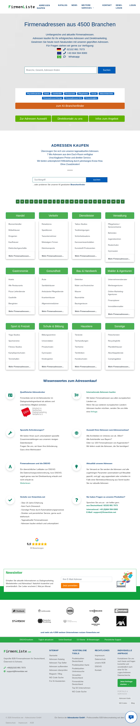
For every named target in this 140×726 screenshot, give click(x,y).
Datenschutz (100, 659)
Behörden (112, 233)
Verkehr (53, 215)
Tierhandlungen (81, 341)
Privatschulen (47, 347)
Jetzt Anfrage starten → (126, 682)
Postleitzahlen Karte (80, 665)
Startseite (53, 656)
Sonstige (119, 326)
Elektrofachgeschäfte (17, 248)
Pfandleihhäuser (115, 347)
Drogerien (12, 236)
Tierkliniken (79, 353)
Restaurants (70, 94)
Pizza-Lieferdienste (16, 291)
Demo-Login (119, 6)
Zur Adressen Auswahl (33, 118)
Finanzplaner (113, 300)
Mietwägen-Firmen (50, 242)
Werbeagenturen (115, 285)
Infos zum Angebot (106, 118)
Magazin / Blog (55, 674)
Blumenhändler (15, 224)
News (74, 5)
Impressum (100, 656)
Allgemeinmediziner (50, 303)
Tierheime (79, 347)
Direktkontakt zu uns (70, 118)
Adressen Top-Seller (58, 663)
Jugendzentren (114, 239)
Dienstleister (86, 215)
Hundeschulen (81, 359)
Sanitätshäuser (48, 285)
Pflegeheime (83, 94)
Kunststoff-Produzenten (85, 248)
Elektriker (79, 279)
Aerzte (94, 94)
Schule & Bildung (53, 326)
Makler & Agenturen (120, 270)
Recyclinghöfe (114, 341)
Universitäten (47, 341)
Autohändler (57, 94)
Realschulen (113, 245)
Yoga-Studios (14, 335)
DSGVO (98, 666)
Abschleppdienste (115, 353)
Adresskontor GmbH (76, 718)
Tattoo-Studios (81, 224)
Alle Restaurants (15, 285)
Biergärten (13, 303)
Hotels (46, 94)
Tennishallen (13, 359)
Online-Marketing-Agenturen (116, 292)
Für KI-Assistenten (57, 681)
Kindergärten (47, 359)
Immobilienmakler (115, 306)
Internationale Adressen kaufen (101, 392)
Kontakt (107, 5)
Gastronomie (20, 270)
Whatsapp (74, 56)
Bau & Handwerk (86, 270)
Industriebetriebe (106, 94)
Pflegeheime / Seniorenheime (114, 225)
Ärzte (44, 279)
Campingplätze (114, 359)
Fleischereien (114, 335)
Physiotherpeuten (34, 94)
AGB (32, 723)
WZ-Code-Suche (79, 692)
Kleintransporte (48, 248)
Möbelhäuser (14, 230)
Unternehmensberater (117, 279)
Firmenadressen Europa (52, 98)
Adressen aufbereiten (58, 666)
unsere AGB (100, 663)
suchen (96, 180)
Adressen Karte (125, 698)
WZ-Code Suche (56, 678)
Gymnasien (113, 251)
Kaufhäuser (13, 242)
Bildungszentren (49, 335)
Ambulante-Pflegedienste (52, 291)
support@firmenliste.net (104, 512)
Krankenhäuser (48, 297)
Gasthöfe (12, 297)
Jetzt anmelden (70, 585)
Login (132, 5)
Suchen (106, 70)
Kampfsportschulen (16, 353)
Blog (133, 703)
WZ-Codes (123, 703)
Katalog (62, 5)
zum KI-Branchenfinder (70, 105)
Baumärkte (79, 297)
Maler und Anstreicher (84, 285)
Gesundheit (53, 270)
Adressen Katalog (57, 659)
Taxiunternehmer (49, 236)
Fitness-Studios (15, 347)
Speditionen (47, 230)
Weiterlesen (25, 483)
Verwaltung (119, 215)
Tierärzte (78, 335)
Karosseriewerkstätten (84, 242)
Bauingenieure (81, 303)
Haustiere (86, 326)
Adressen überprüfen (58, 670)
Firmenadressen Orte (73, 98)
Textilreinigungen (82, 230)
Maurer (78, 291)
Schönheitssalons (82, 236)
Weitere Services (86, 6)
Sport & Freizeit (20, 326)
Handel (20, 215)
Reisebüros (47, 224)
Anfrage (94, 412)
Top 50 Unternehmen (81, 688)
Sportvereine (14, 341)
